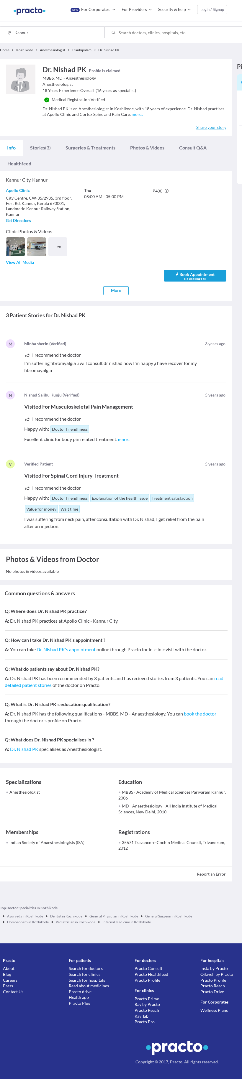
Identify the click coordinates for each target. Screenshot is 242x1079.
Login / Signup (212, 9)
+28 (58, 247)
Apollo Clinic (18, 190)
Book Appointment (197, 276)
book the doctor (200, 713)
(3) (40, 147)
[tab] (11, 147)
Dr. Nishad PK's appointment (66, 649)
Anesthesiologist (24, 792)
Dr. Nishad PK (24, 749)
